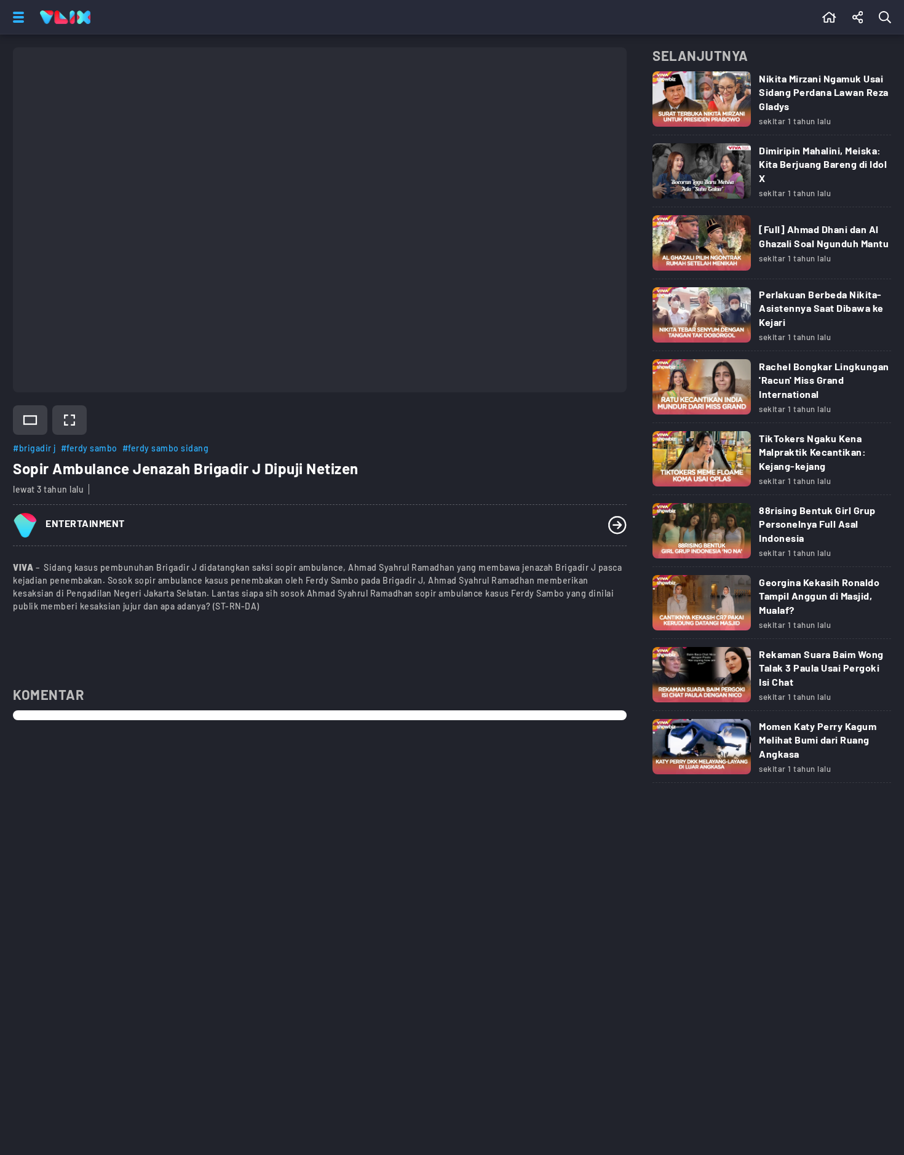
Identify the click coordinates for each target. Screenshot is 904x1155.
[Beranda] (829, 17)
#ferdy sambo (89, 448)
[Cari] (887, 17)
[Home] (65, 17)
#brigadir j (34, 448)
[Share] (857, 17)
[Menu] (16, 17)
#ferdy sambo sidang (165, 448)
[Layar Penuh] (69, 420)
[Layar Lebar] (30, 420)
